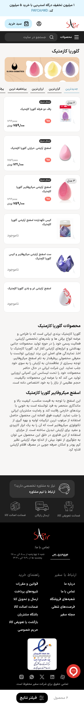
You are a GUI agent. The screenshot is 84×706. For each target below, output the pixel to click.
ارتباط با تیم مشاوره (42, 491)
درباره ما (69, 583)
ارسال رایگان (42, 515)
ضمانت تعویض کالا (68, 516)
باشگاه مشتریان (28, 614)
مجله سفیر (67, 614)
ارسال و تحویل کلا (26, 599)
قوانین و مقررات (27, 583)
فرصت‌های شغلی (63, 606)
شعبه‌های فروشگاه (62, 599)
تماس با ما (68, 591)
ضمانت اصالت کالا (15, 515)
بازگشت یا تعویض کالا (23, 622)
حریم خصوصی (28, 629)
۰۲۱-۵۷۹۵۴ (60, 555)
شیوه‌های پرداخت (26, 591)
